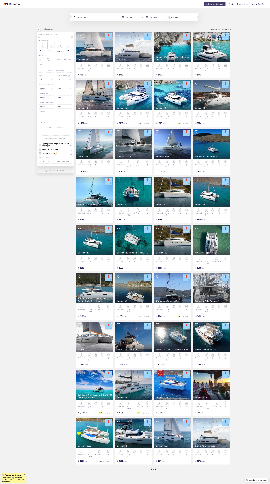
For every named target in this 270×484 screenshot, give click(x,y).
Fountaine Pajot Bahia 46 (206, 156)
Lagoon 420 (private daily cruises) (132, 252)
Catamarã (60, 51)
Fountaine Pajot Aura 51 (206, 252)
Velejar (51, 51)
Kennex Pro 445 (163, 156)
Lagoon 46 (122, 108)
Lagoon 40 (83, 108)
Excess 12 (82, 349)
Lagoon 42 (161, 108)
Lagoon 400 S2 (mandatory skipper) (172, 349)
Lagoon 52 (122, 446)
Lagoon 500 (122, 204)
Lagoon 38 (83, 156)
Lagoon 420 (200, 204)
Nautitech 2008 (124, 156)
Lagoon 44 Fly (201, 108)
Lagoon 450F (162, 446)
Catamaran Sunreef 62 (166, 301)
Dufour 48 (121, 59)
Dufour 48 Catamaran (205, 446)
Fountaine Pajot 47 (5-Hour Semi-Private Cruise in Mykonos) (93, 299)
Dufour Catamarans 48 (205, 349)
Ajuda (231, 4)
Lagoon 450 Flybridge (127, 349)
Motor (42, 51)
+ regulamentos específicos (55, 138)
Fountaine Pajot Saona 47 (207, 301)
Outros (68, 51)
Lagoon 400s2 (162, 397)
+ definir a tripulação (55, 127)
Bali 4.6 (198, 59)
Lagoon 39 (83, 59)
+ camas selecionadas (55, 70)
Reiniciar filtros (57, 170)
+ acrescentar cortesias (55, 117)
